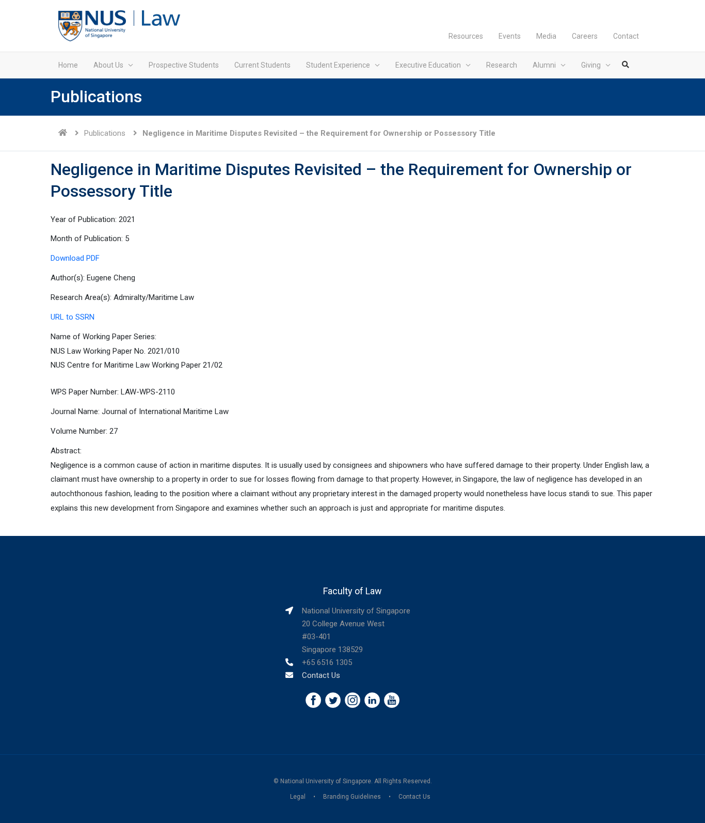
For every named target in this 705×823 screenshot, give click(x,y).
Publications (104, 133)
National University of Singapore (325, 781)
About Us (108, 65)
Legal (298, 796)
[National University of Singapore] (92, 25)
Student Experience (338, 65)
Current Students (262, 65)
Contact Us (321, 675)
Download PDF (75, 258)
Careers (585, 36)
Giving (591, 65)
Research (501, 65)
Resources (465, 36)
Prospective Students (184, 65)
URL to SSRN (72, 317)
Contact (626, 36)
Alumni (544, 65)
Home (68, 65)
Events (510, 36)
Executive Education (428, 65)
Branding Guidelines (352, 796)
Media (546, 36)
